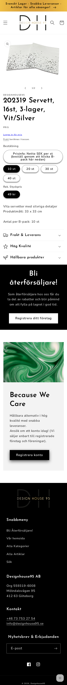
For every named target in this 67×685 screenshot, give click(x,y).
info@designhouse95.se (25, 623)
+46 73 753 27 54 (21, 618)
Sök (9, 562)
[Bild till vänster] (25, 88)
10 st (12, 169)
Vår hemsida (16, 538)
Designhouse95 (38, 683)
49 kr (12, 194)
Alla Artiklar (16, 554)
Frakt (6, 139)
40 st (12, 178)
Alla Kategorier (18, 546)
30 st (49, 169)
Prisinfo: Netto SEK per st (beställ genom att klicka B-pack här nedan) (33, 156)
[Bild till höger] (41, 88)
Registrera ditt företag (33, 318)
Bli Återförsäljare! (20, 531)
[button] (5, 22)
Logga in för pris (12, 134)
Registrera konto (29, 455)
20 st (30, 169)
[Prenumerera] (55, 648)
